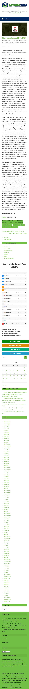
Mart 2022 (6, 523)
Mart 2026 (6, 430)
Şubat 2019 (6, 586)
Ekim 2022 (6, 509)
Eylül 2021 (6, 534)
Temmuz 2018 (7, 599)
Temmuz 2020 (7, 561)
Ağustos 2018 (7, 597)
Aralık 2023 (6, 482)
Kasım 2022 (6, 507)
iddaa (22, 224)
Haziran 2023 (7, 494)
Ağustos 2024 (7, 467)
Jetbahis (4, 217)
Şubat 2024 (6, 478)
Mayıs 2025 (6, 450)
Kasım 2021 (6, 530)
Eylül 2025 (6, 442)
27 (17, 378)
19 (14, 375)
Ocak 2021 (6, 549)
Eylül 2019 (6, 572)
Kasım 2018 (6, 592)
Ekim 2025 (6, 440)
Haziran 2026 (7, 425)
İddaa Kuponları (15, 42)
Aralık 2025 (6, 436)
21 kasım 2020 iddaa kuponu (8, 220)
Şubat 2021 (6, 547)
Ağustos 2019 (7, 574)
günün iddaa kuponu (7, 224)
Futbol (21, 40)
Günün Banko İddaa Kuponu (16, 222)
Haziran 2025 (7, 448)
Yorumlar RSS (5, 642)
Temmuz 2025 (7, 446)
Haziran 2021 (7, 540)
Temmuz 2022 (7, 515)
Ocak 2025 (6, 457)
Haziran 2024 (7, 471)
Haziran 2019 (7, 578)
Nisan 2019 (6, 582)
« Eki (3, 385)
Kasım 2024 (6, 461)
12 (14, 373)
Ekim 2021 (6, 532)
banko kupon (20, 220)
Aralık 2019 (6, 569)
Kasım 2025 (6, 438)
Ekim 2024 (6, 463)
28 (21, 378)
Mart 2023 (6, 499)
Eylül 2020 (6, 557)
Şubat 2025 (6, 455)
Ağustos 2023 (7, 490)
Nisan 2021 (6, 544)
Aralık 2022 (6, 505)
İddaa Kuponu (22, 42)
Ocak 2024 (6, 480)
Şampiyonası (10, 258)
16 (3, 375)
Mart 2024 (6, 476)
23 (3, 378)
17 (6, 375)
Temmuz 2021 (7, 538)
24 (6, 378)
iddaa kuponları (6, 226)
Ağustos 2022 (7, 513)
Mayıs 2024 (6, 473)
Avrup (5, 258)
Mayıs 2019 (6, 580)
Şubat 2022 (6, 524)
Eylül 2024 (6, 465)
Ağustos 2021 (7, 536)
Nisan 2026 (6, 428)
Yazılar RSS (4, 639)
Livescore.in (6, 237)
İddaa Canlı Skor (7, 239)
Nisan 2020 (6, 567)
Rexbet (5, 256)
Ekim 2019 (6, 570)
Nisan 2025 (6, 451)
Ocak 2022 (6, 526)
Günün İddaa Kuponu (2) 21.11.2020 (18, 233)
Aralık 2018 (6, 590)
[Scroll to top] (26, 686)
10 (6, 373)
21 (21, 375)
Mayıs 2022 (6, 519)
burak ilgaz (15, 40)
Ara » (6, 385)
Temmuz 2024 (7, 469)
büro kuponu (5, 222)
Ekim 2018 (6, 594)
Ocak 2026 (6, 434)
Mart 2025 (6, 453)
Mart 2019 (6, 584)
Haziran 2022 (7, 517)
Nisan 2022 (6, 521)
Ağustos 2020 (7, 559)
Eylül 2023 (6, 488)
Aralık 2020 (6, 551)
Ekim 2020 (6, 555)
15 (25, 373)
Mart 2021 (6, 546)
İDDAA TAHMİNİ (5, 44)
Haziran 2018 (7, 601)
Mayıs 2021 (6, 542)
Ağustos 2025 (7, 444)
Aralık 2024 (6, 459)
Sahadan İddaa (16, 13)
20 (17, 375)
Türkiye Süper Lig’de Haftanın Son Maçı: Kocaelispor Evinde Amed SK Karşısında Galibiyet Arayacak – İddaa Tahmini (14, 400)
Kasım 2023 (6, 484)
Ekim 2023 (6, 486)
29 (25, 378)
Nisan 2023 (6, 498)
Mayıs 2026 (6, 427)
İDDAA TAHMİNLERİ (14, 44)
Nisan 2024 (6, 474)
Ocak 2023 (6, 503)
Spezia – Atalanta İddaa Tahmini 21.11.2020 (13, 231)
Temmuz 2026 (7, 423)
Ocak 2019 (6, 588)
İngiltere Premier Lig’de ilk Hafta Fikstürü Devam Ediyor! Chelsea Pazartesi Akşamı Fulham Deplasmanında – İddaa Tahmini (14, 394)
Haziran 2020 (7, 563)
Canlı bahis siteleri (8, 250)
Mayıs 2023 (6, 496)
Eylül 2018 (6, 595)
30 (3, 381)
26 (14, 378)
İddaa (10, 42)
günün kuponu (16, 224)
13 (17, 373)
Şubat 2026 (6, 432)
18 (10, 375)
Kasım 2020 (6, 553)
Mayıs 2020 (6, 565)
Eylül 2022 (6, 511)
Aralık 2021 (6, 528)
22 (25, 375)
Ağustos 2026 (7, 421)
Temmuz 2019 (7, 576)
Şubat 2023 (6, 501)
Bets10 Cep (6, 252)
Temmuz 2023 (7, 492)
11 (10, 373)
